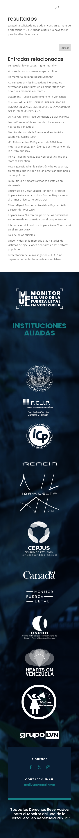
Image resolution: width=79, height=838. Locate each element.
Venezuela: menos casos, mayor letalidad (33, 71)
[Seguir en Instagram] (48, 767)
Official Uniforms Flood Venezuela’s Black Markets (38, 116)
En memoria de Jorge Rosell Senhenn (30, 77)
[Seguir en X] (39, 767)
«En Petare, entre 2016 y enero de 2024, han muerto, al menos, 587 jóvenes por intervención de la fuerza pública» (39, 146)
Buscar (65, 47)
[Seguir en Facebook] (30, 767)
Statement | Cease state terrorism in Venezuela (37, 96)
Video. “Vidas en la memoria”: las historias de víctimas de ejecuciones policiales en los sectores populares (38, 245)
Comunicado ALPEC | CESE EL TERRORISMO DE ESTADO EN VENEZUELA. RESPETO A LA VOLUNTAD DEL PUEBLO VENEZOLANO (39, 107)
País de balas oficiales (21, 235)
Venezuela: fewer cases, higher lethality (32, 65)
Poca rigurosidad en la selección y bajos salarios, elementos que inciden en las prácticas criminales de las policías (39, 171)
